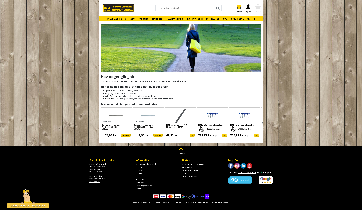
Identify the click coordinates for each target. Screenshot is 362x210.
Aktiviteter (140, 182)
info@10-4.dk (100, 164)
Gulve (133, 19)
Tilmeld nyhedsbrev (144, 185)
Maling (215, 19)
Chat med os (94, 181)
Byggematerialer (116, 19)
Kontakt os (109, 99)
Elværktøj (157, 19)
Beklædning (237, 19)
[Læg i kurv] (192, 135)
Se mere (126, 135)
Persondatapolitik (189, 176)
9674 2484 (101, 166)
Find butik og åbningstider (147, 164)
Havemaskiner (175, 19)
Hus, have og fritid (197, 19)
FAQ (137, 176)
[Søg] (217, 8)
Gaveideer (140, 179)
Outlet (251, 19)
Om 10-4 (139, 170)
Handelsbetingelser (190, 170)
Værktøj (143, 19)
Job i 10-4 (139, 167)
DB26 (184, 173)
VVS (225, 19)
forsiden (113, 96)
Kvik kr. (138, 188)
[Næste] (262, 123)
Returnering (187, 167)
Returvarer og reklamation (193, 164)
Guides (139, 173)
